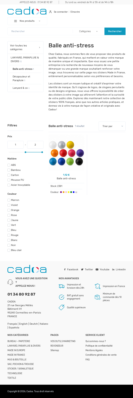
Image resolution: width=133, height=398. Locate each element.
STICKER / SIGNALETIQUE (20, 368)
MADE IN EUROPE (16, 350)
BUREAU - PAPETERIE (18, 341)
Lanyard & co (21, 87)
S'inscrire (75, 12)
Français (12, 323)
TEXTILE (11, 378)
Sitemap (54, 350)
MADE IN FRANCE (16, 355)
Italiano (44, 323)
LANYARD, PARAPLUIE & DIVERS (25, 59)
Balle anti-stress (23, 68)
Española (14, 327)
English (23, 323)
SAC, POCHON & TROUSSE (20, 364)
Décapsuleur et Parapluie (21, 78)
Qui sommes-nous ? (95, 341)
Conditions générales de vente (101, 355)
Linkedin (121, 269)
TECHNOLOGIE (14, 373)
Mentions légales (94, 350)
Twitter (89, 269)
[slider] (25, 152)
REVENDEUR (56, 345)
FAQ (87, 359)
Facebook (72, 269)
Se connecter (61, 12)
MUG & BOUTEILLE (16, 359)
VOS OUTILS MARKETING (62, 341)
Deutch (34, 323)
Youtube (104, 269)
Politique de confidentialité (99, 345)
